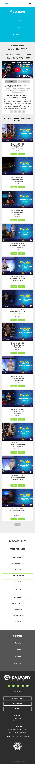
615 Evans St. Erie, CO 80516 (17, 733)
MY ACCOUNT (17, 703)
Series (18, 650)
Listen (24, 81)
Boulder (18, 21)
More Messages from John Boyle (21, 90)
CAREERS (17, 709)
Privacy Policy (18, 691)
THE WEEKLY (17, 581)
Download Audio (18, 92)
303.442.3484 (17, 718)
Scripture (18, 657)
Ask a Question (17, 721)
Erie (18, 28)
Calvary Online (16, 88)
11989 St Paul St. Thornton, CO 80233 (17, 736)
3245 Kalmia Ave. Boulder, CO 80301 (17, 729)
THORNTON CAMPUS (17, 575)
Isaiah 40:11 (24, 85)
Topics (18, 663)
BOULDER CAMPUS (17, 563)
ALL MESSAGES (17, 557)
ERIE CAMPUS (17, 569)
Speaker (18, 643)
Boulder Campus (20, 87)
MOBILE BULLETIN (17, 698)
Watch (12, 81)
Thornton (18, 34)
